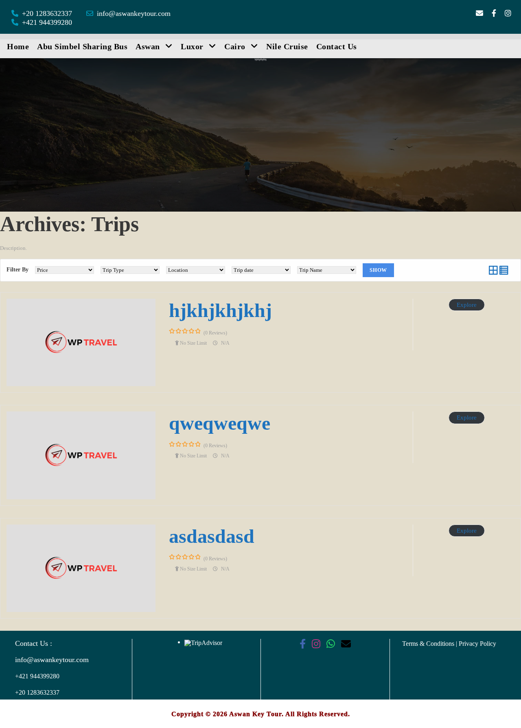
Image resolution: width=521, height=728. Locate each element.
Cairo (234, 46)
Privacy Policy (477, 643)
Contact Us (336, 46)
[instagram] (508, 13)
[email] (479, 13)
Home (18, 46)
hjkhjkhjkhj (220, 310)
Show (378, 270)
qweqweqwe (219, 423)
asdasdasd (211, 536)
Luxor (192, 46)
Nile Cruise (287, 46)
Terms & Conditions (429, 643)
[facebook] (494, 13)
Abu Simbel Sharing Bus (82, 46)
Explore (467, 305)
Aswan (148, 46)
